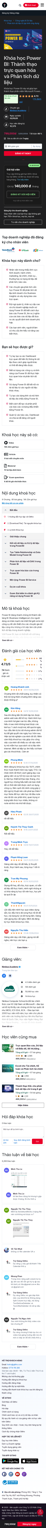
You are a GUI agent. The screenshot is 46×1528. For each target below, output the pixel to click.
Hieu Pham (16, 811)
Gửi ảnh (5, 1141)
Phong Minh (17, 760)
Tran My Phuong (19, 878)
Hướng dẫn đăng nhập (11, 1383)
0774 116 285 (14, 1368)
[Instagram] (24, 1474)
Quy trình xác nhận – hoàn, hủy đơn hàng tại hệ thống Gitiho (21, 1426)
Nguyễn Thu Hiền (19, 930)
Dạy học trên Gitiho (10, 1440)
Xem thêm (22, 947)
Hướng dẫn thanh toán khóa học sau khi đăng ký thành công (22, 1391)
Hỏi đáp (5, 1408)
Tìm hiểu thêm (23, 180)
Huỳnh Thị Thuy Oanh (22, 827)
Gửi (37, 1141)
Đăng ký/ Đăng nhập (10, 13)
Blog (4, 1405)
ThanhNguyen (18, 903)
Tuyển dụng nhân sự (10, 1450)
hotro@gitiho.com (14, 1364)
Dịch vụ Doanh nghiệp (11, 1444)
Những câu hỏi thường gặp (13, 1376)
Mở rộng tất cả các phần (13, 503)
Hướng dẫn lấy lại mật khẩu (13, 1386)
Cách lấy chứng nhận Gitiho (13, 1431)
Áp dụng (36, 146)
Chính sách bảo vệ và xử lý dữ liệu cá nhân (20, 1415)
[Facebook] (4, 1474)
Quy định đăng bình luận (22, 1141)
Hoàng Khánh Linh (20, 687)
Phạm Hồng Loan (19, 857)
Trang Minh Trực (19, 842)
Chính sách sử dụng (10, 1412)
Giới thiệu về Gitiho (9, 1402)
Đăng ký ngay (23, 153)
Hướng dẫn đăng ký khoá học (14, 1380)
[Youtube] (17, 1474)
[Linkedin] (11, 1474)
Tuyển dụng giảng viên (11, 1447)
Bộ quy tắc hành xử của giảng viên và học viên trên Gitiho (21, 1420)
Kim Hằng (15, 708)
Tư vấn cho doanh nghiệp (23, 222)
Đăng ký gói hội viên (23, 194)
